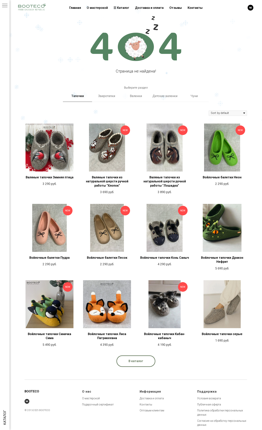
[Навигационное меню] (4, 6)
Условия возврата (209, 398)
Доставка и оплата (149, 8)
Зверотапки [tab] (106, 96)
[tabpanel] (136, 230)
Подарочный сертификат (98, 404)
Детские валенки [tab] (164, 96)
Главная (75, 8)
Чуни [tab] (194, 96)
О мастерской (97, 8)
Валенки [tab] (136, 96)
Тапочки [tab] (77, 96)
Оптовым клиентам (152, 410)
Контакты (195, 8)
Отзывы (175, 8)
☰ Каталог (121, 8)
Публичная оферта (209, 404)
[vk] (250, 8)
